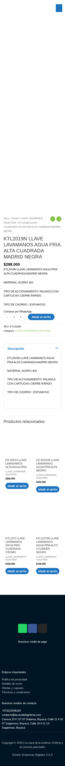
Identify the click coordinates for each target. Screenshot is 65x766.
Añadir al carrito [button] (17, 486)
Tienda (14, 218)
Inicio (6, 218)
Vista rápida (17, 451)
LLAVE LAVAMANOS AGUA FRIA (33, 330)
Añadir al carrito (41, 317)
